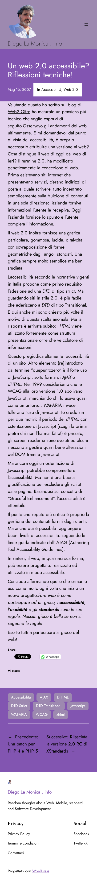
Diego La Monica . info (35, 43)
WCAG (42, 714)
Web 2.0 (71, 89)
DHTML (63, 697)
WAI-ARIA (19, 714)
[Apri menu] (86, 24)
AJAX (44, 697)
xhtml (61, 714)
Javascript (77, 705)
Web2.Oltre (19, 111)
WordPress (40, 871)
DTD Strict (19, 705)
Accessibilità (51, 89)
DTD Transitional (48, 705)
